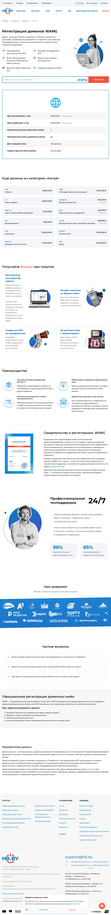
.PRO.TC (8, 210)
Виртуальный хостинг (45, 806)
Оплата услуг (85, 810)
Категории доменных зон (91, 836)
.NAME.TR (63, 200)
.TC (6, 200)
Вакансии (63, 827)
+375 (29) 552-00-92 (79, 862)
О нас (61, 806)
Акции (105, 11)
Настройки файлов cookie (13, 894)
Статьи (82, 819)
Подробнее (76, 904)
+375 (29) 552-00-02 (100, 865)
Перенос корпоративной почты (16, 819)
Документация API (87, 840)
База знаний (85, 814)
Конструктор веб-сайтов (13, 823)
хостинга (91, 769)
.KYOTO (62, 231)
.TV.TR (61, 221)
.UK (6, 221)
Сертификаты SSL (10, 827)
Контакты (63, 810)
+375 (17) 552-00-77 (100, 862)
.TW (6, 189)
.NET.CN (8, 242)
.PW (60, 210)
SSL (70, 11)
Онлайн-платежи (43, 821)
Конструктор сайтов (86, 11)
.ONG (61, 189)
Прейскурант (66, 116)
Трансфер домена (10, 810)
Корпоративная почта (12, 814)
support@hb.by (57, 466)
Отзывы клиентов (67, 819)
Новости (63, 823)
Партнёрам (84, 823)
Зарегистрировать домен (13, 806)
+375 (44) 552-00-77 (79, 865)
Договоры (63, 814)
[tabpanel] (55, 124)
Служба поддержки (88, 827)
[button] (55, 657)
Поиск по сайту (86, 806)
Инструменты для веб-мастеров (94, 831)
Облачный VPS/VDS (44, 810)
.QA (60, 242)
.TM (6, 231)
